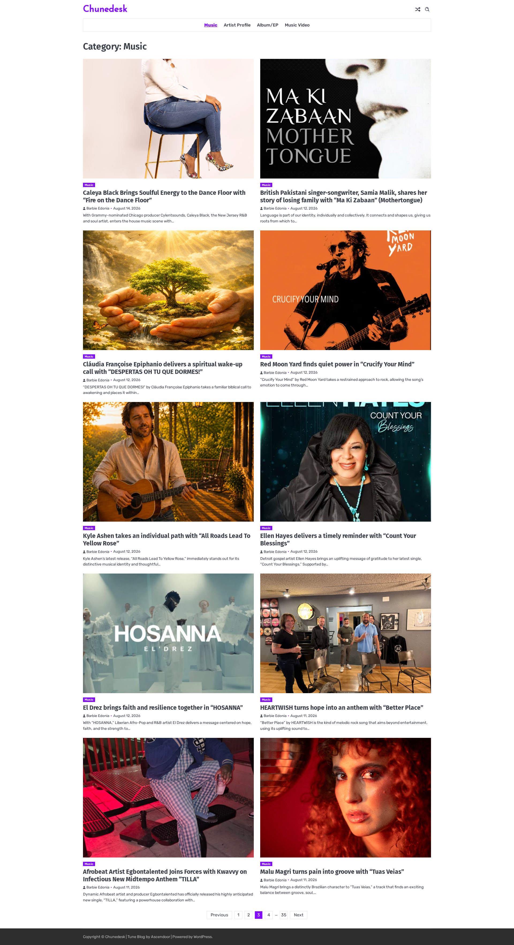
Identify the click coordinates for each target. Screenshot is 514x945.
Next (298, 914)
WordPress (203, 937)
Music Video (297, 25)
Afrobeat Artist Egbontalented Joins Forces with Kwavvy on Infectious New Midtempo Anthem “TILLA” (165, 875)
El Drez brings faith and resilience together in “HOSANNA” (163, 707)
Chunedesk (105, 9)
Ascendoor (160, 937)
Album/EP (267, 25)
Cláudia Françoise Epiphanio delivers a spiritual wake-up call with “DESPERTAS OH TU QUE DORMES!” (163, 367)
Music (210, 25)
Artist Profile (237, 25)
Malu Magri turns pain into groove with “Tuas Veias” (332, 871)
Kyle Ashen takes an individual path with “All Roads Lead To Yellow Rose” (166, 539)
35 (283, 914)
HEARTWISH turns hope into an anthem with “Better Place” (341, 707)
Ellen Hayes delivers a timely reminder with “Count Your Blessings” (338, 539)
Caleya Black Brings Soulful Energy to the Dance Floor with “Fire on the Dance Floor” (164, 196)
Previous (219, 914)
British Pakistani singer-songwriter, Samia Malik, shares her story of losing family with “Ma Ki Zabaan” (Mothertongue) (343, 196)
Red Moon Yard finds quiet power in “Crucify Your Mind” (337, 364)
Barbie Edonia (97, 208)
